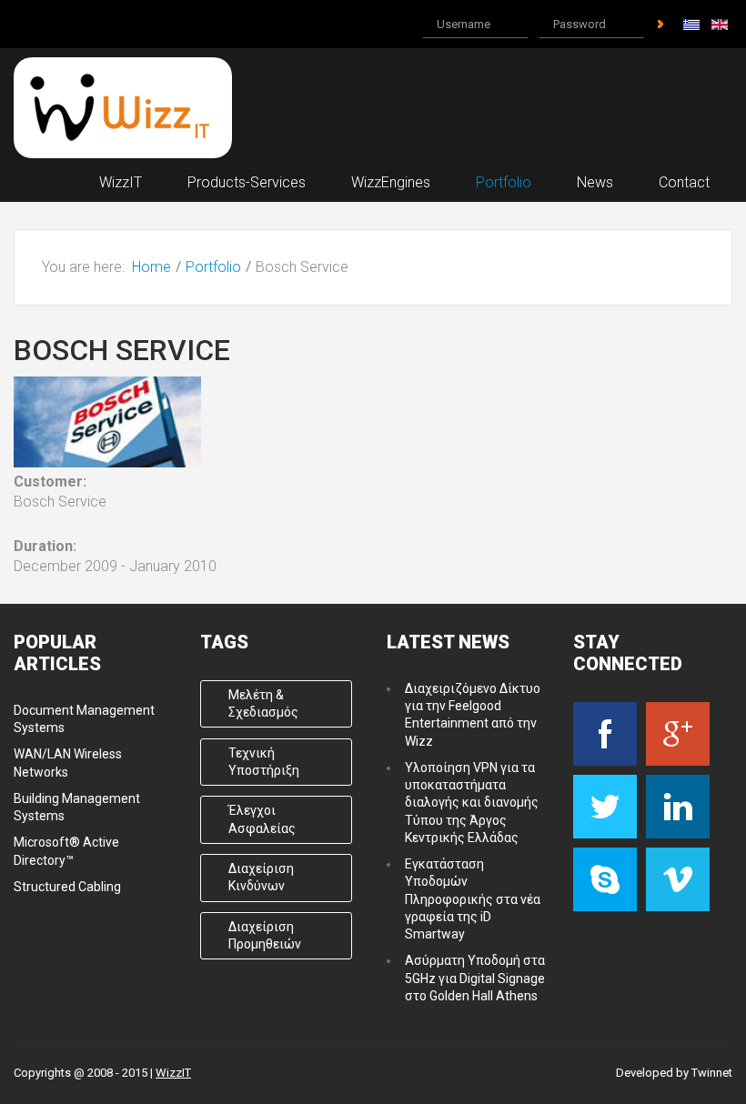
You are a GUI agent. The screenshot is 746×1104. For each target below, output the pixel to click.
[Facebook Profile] (605, 734)
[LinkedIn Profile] (678, 806)
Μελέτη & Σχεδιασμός (263, 703)
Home (151, 267)
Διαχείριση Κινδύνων (261, 877)
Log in (660, 24)
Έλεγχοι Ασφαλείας (262, 819)
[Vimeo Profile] (678, 879)
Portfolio (213, 267)
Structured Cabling (67, 886)
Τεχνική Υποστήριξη (263, 762)
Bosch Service (122, 350)
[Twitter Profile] (605, 806)
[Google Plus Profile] (678, 734)
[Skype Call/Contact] (605, 879)
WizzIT (173, 1072)
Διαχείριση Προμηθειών (264, 935)
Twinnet (711, 1072)
